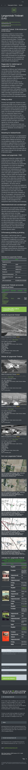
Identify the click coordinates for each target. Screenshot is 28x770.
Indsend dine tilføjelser (9, 678)
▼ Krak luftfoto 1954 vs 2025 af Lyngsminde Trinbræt (11, 309)
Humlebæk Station (12, 5)
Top (23, 759)
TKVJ (12, 298)
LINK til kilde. (15, 339)
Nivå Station (21, 5)
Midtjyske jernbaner (24, 588)
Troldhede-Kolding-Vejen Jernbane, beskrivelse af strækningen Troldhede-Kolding (5, 298)
